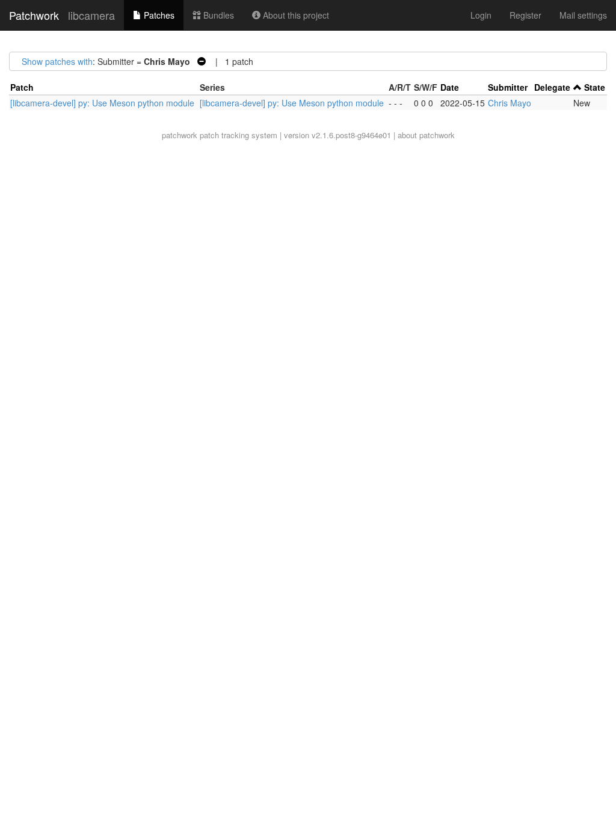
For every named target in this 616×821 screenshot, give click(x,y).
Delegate (552, 87)
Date (449, 87)
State (594, 87)
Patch (22, 87)
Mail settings (583, 15)
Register (525, 15)
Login (480, 15)
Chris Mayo (509, 103)
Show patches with (57, 61)
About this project (294, 15)
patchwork (179, 135)
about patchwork (426, 135)
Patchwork (34, 15)
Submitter (508, 87)
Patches (157, 15)
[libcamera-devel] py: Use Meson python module (102, 103)
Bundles (217, 15)
